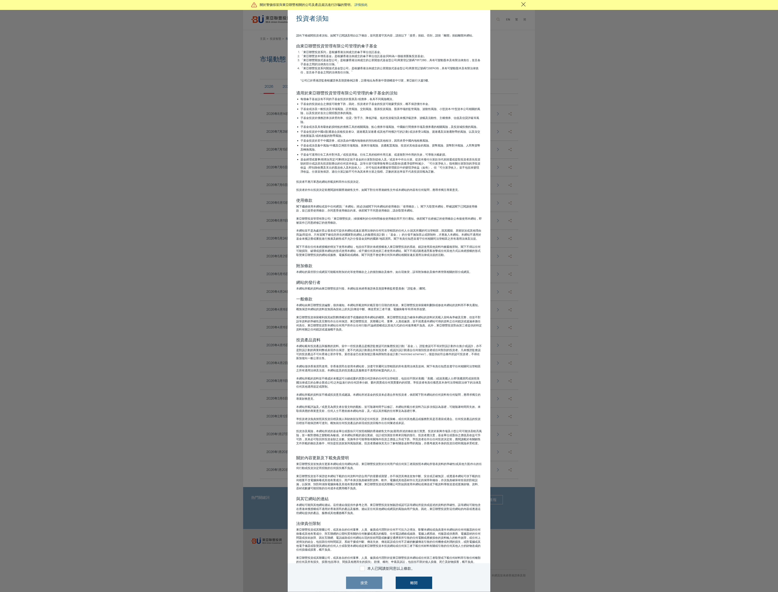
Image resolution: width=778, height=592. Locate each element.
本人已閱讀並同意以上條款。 (391, 568)
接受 (364, 582)
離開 (414, 582)
